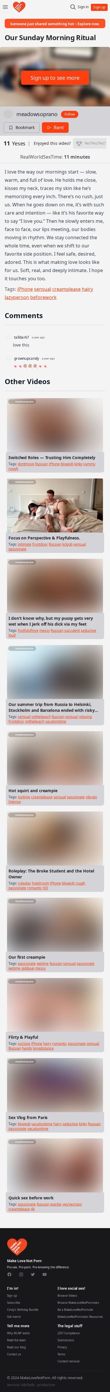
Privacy (62, 1347)
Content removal (68, 1361)
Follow (70, 114)
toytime (24, 797)
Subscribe (13, 1303)
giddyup (27, 968)
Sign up (12, 1296)
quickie (56, 1204)
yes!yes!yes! (72, 1204)
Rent (59, 127)
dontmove (26, 463)
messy (44, 630)
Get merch (14, 1317)
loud (12, 635)
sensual (42, 289)
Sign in (83, 7)
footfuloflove (28, 630)
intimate (24, 544)
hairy (87, 289)
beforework (43, 297)
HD (45, 887)
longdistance (43, 1048)
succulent (72, 630)
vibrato (91, 797)
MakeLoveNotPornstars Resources (80, 1317)
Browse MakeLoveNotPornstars (78, 1303)
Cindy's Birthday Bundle (22, 1310)
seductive (88, 630)
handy (27, 1048)
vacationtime (55, 721)
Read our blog (16, 1347)
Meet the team (16, 1340)
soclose (24, 1043)
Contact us (14, 1354)
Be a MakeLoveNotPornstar (75, 1310)
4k (33, 1208)
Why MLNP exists (18, 1333)
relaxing (85, 716)
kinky (78, 463)
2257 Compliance (68, 1333)
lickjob (67, 544)
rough (13, 468)
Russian (41, 463)
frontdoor (40, 544)
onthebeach (41, 716)
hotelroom (40, 883)
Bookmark (25, 127)
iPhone (25, 289)
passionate (17, 548)
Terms (61, 1354)
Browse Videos (67, 1296)
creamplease (66, 289)
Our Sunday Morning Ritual (50, 37)
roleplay (24, 883)
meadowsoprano (36, 114)
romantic (34, 887)
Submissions (65, 1340)
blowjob (67, 463)
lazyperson (17, 297)
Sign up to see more (55, 77)
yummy (89, 463)
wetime (43, 963)
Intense (15, 801)
